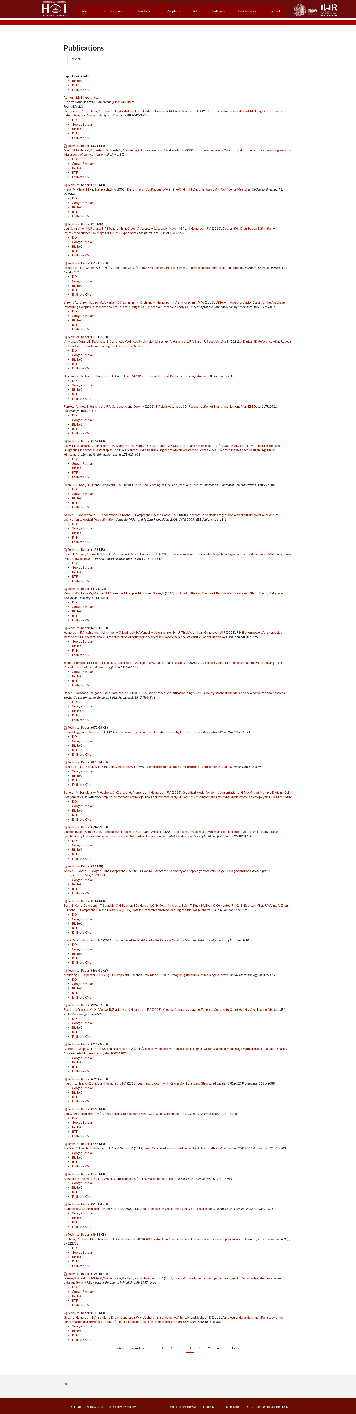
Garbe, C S (169, 515)
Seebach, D (203, 1317)
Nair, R (82, 1083)
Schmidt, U (129, 1178)
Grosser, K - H (86, 1009)
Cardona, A (119, 406)
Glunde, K (147, 111)
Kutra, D (80, 905)
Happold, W (146, 663)
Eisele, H (97, 663)
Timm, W (86, 593)
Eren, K (210, 905)
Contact (274, 11)
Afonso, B (104, 1009)
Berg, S (68, 905)
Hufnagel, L (136, 792)
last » (235, 1348)
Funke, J (69, 406)
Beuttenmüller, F (255, 905)
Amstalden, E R (129, 111)
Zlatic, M (118, 1009)
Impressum (232, 1407)
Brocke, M (83, 663)
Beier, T (187, 905)
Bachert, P (85, 445)
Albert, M (183, 1317)
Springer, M (130, 302)
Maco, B (69, 150)
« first (120, 1348)
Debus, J (140, 445)
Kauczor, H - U (180, 445)
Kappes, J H (85, 1049)
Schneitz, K (221, 341)
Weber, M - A (124, 445)
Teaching (144, 11)
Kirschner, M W (194, 302)
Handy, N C (127, 267)
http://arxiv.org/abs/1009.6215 (85, 875)
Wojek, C (110, 1178)
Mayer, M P (176, 228)
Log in (210, 1407)
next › (221, 1348)
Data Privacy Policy (122, 1407)
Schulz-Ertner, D (158, 445)
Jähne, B (69, 663)
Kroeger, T (94, 905)
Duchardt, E (151, 1317)
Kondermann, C (88, 515)
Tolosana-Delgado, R (90, 693)
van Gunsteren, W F (212, 632)
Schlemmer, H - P (207, 445)
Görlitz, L (117, 1208)
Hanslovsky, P (89, 792)
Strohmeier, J (147, 341)
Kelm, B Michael (74, 554)
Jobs (196, 11)
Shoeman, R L (114, 831)
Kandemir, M (72, 1178)
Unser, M (129, 376)
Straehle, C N (134, 150)
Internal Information (185, 1407)
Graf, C (124, 228)
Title (77, 97)
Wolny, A (131, 341)
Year (97, 97)
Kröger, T (97, 871)
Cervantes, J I (225, 905)
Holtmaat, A (84, 150)
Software (218, 11)
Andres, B (82, 406)
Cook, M (138, 406)
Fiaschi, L (70, 1009)
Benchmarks (247, 11)
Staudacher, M (73, 1208)
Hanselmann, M (74, 111)
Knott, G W (179, 150)
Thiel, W (186, 632)
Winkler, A (158, 831)
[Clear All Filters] (123, 102)
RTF (75, 85)
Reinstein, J (95, 831)
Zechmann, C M (123, 554)
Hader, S (109, 663)
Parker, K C (114, 302)
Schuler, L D (106, 1317)
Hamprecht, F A (191, 111)
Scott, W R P (94, 766)
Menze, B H (94, 554)
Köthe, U (113, 228)
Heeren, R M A (164, 111)
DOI (75, 120)
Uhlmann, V (71, 376)
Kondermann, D (110, 515)
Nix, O (107, 554)
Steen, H (161, 228)
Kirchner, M (93, 111)
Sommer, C (71, 1148)
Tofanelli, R (86, 341)
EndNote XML (81, 90)
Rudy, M (198, 905)
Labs (84, 11)
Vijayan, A (70, 341)
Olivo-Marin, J (151, 975)
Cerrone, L (117, 341)
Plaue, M (83, 189)
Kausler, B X (130, 905)
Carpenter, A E (91, 975)
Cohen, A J (93, 267)
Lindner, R (70, 831)
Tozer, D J (107, 267)
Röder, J (69, 693)
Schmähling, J (73, 732)
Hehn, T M (71, 485)
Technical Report (79, 145)
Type (86, 97)
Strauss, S (101, 341)
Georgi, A (98, 302)
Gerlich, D (126, 1148)
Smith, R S (201, 341)
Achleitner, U (94, 632)
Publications (112, 11)
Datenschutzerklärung (86, 1407)
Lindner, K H (130, 632)
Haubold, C (87, 376)
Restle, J (179, 663)
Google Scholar (82, 124)
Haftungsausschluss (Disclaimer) (268, 1407)
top (66, 1384)
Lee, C (135, 228)
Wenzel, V (146, 632)
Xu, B (239, 905)
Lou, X (68, 228)
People (172, 11)
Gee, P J (69, 1317)
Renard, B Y (110, 111)
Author (68, 97)
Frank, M (70, 189)
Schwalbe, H (168, 1317)
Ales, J (176, 905)
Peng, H (107, 975)
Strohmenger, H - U (167, 632)
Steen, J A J (147, 228)
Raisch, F (161, 663)
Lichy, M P (70, 445)
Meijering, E (72, 975)
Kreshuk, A (117, 150)
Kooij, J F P (86, 485)
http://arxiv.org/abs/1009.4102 (104, 1053)
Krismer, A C (112, 632)
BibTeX (77, 80)
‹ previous (138, 1348)
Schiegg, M (71, 792)
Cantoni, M (101, 150)
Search (76, 59)
